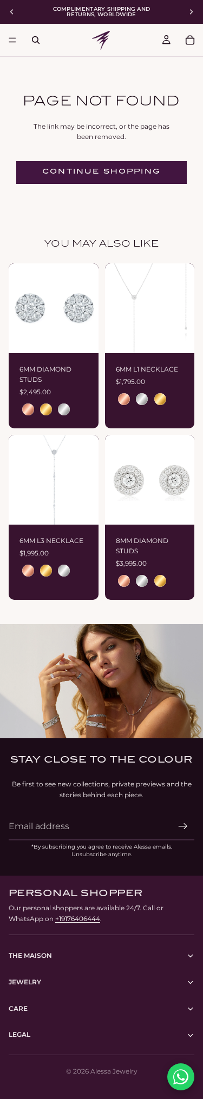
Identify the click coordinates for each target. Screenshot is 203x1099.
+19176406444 (77, 919)
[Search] (36, 40)
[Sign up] (183, 826)
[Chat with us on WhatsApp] (180, 1076)
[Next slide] (191, 12)
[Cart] (190, 40)
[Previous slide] (12, 12)
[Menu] (12, 40)
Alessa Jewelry (113, 1071)
